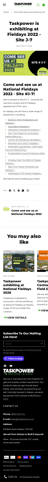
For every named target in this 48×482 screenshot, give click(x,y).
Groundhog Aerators (18, 126)
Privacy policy (23, 462)
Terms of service (9, 466)
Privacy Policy (9, 353)
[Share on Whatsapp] (23, 190)
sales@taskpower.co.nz (22, 419)
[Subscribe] (41, 343)
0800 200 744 (18, 414)
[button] (4, 4)
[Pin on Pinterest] (18, 190)
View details (16, 317)
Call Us (12, 476)
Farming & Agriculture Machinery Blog (31, 12)
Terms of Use (34, 350)
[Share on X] (14, 190)
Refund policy (8, 462)
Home (6, 12)
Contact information (11, 470)
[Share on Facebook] (10, 190)
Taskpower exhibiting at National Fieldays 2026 (17, 286)
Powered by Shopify (30, 477)
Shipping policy (25, 466)
